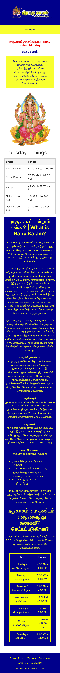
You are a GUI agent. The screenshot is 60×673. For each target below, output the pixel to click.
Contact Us (36, 663)
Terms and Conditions (38, 658)
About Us (23, 663)
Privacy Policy (17, 658)
